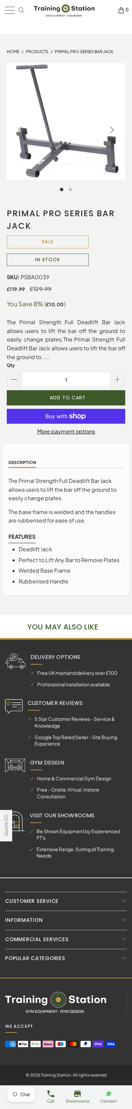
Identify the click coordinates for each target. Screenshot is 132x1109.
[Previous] (20, 130)
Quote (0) (6, 825)
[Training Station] (64, 10)
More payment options (66, 431)
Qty (11, 365)
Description (22, 462)
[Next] (111, 130)
